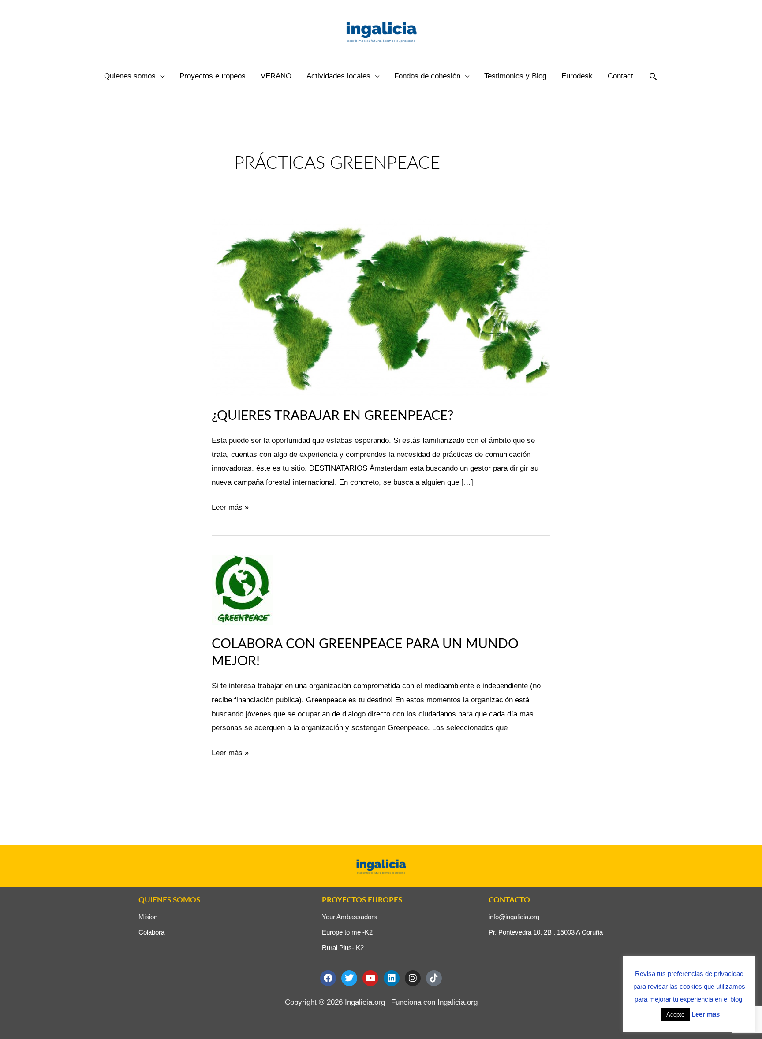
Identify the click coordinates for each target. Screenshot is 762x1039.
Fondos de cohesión (427, 76)
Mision (147, 916)
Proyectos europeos (212, 76)
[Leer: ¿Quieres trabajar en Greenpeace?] (381, 307)
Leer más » (230, 506)
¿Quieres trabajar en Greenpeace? (332, 416)
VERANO (276, 76)
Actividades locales (338, 76)
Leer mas (705, 1014)
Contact (620, 76)
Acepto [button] (675, 1014)
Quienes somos (130, 76)
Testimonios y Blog (515, 76)
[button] (653, 76)
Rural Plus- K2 (343, 947)
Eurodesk (577, 76)
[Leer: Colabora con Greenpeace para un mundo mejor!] (242, 589)
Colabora (151, 932)
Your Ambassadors (349, 916)
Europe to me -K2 (347, 932)
